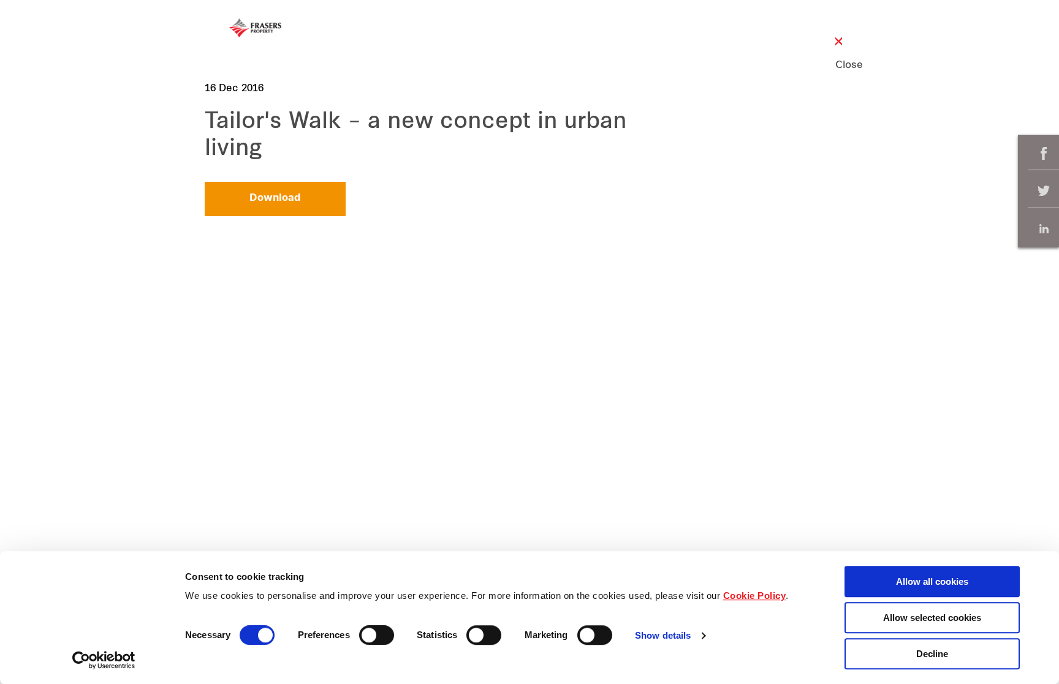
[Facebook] (1043, 153)
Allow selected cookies (932, 617)
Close (838, 65)
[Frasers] (255, 27)
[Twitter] (1043, 191)
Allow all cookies (932, 581)
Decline (932, 653)
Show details (663, 636)
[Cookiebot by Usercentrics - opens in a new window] (104, 660)
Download (275, 198)
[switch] (376, 635)
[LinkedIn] (1043, 229)
